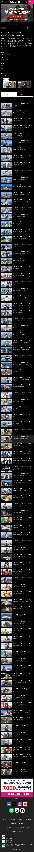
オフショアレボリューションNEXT (11, 32)
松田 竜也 (8, 54)
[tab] (9, 94)
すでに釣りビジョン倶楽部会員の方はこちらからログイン (17, 19)
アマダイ (3, 70)
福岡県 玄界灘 (4, 59)
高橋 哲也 (3, 54)
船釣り (4, 28)
